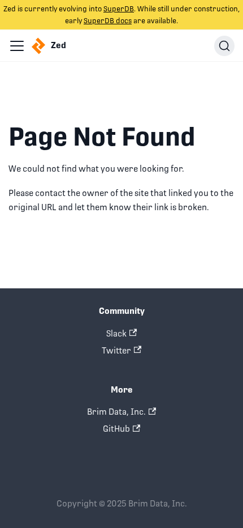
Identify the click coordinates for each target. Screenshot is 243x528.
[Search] (224, 46)
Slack (116, 333)
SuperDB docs (108, 20)
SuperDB (118, 9)
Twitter (116, 350)
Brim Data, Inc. (116, 411)
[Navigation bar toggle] (16, 45)
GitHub (116, 428)
